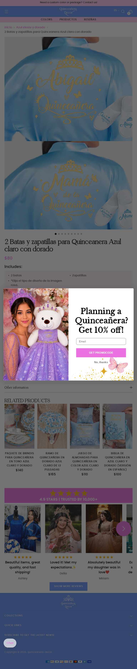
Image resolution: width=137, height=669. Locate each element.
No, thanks (101, 362)
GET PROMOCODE (101, 352)
